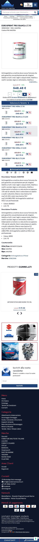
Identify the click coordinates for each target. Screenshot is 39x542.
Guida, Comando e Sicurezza (12, 420)
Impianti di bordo (7, 422)
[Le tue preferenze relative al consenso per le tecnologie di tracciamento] (35, 538)
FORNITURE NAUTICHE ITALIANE (13, 439)
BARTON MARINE (7, 452)
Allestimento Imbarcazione (11, 415)
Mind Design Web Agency (22, 532)
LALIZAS (5, 441)
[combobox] (19, 12)
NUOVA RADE (6, 457)
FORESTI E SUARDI (8, 443)
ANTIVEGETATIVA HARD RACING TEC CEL (19, 302)
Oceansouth (6, 450)
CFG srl (4, 445)
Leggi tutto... (33, 82)
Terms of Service (12, 523)
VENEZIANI (12, 258)
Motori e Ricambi (7, 427)
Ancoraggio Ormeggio (9, 417)
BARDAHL (5, 448)
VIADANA (5, 455)
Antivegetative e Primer (19, 256)
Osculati (4, 436)
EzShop (10, 530)
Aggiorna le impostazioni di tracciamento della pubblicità (17, 520)
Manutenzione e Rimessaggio (12, 424)
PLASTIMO (5, 459)
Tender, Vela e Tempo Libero (11, 429)
